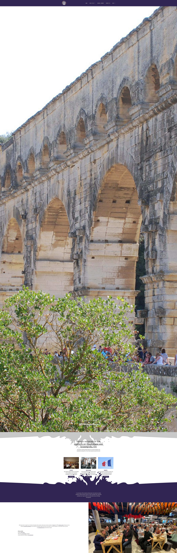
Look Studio (24, 533)
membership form (41, 527)
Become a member (100, 3)
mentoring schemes (27, 526)
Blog (113, 3)
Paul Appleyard (112, 430)
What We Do (92, 3)
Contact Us (108, 3)
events (54, 525)
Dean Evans (23, 532)
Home (86, 3)
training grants (61, 525)
